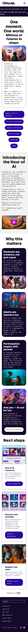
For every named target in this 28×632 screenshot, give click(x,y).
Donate (13, 140)
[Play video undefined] (14, 222)
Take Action (5, 609)
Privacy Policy (6, 618)
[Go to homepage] (8, 3)
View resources (14, 484)
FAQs (14, 146)
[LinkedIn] (24, 627)
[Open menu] (24, 3)
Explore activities (11, 535)
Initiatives (5, 606)
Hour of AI (5, 612)
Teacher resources (14, 128)
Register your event (12, 582)
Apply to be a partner (11, 114)
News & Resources (7, 615)
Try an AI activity (14, 122)
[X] (21, 627)
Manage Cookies (6, 621)
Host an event (14, 134)
